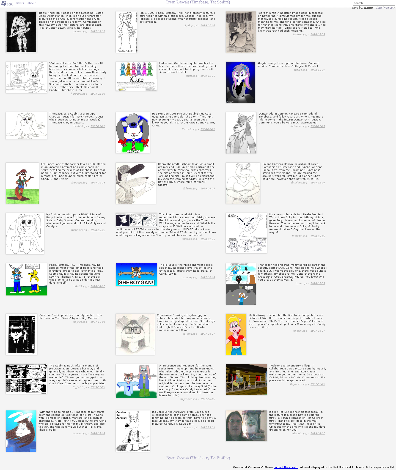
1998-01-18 (98, 182)
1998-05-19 (318, 34)
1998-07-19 (318, 283)
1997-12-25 (98, 126)
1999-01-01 (208, 25)
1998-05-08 (318, 236)
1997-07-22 (318, 384)
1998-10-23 (208, 129)
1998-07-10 (208, 239)
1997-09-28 (98, 31)
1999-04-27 (208, 188)
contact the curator (286, 467)
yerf (7, 3)
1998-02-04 (98, 93)
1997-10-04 (98, 321)
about (32, 3)
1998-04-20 (98, 286)
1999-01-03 (98, 387)
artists (20, 3)
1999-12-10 (208, 75)
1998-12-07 (318, 182)
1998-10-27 (318, 69)
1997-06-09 (208, 277)
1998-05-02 (98, 433)
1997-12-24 (208, 427)
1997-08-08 (208, 399)
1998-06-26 (98, 230)
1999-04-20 (318, 433)
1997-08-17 (208, 333)
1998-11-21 (318, 126)
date (379, 7)
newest (389, 7)
